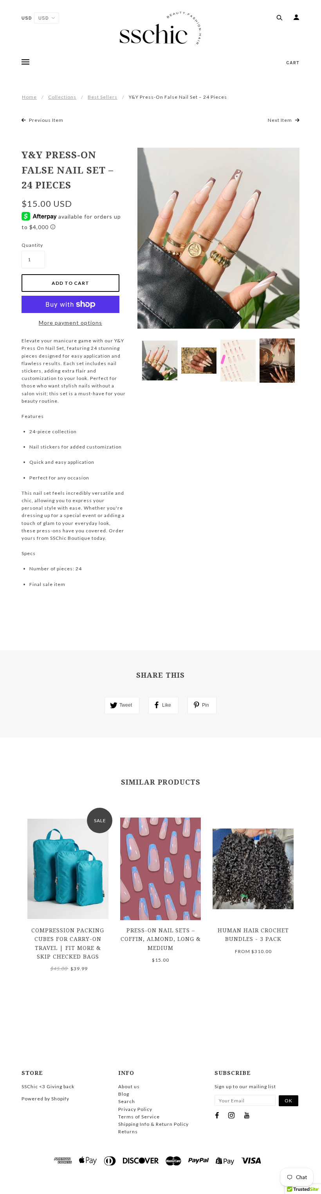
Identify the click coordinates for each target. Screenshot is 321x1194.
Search (126, 1101)
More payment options (70, 322)
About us (129, 1086)
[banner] (161, 28)
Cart (292, 62)
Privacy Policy (135, 1109)
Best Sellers (102, 97)
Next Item (280, 120)
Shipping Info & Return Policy (153, 1124)
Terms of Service (139, 1117)
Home (29, 97)
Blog (123, 1094)
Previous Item (45, 120)
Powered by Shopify (45, 1099)
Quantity (32, 245)
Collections (62, 97)
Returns (128, 1131)
